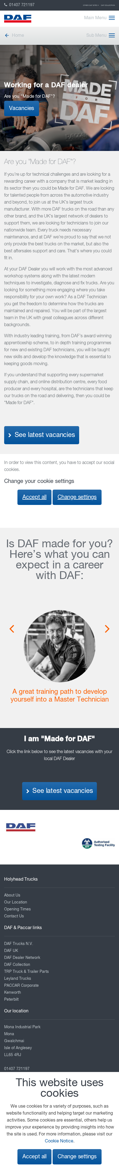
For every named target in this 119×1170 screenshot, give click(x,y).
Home (18, 35)
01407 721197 (21, 5)
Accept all (34, 497)
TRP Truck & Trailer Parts (26, 972)
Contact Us (14, 916)
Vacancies (21, 108)
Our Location (15, 902)
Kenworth (12, 993)
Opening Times (17, 909)
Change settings (77, 497)
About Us (12, 895)
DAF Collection (108, 5)
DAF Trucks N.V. (18, 944)
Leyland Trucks (17, 979)
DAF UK (11, 951)
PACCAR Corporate (21, 986)
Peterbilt (11, 1000)
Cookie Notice (59, 1141)
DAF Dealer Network (22, 958)
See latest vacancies (44, 435)
